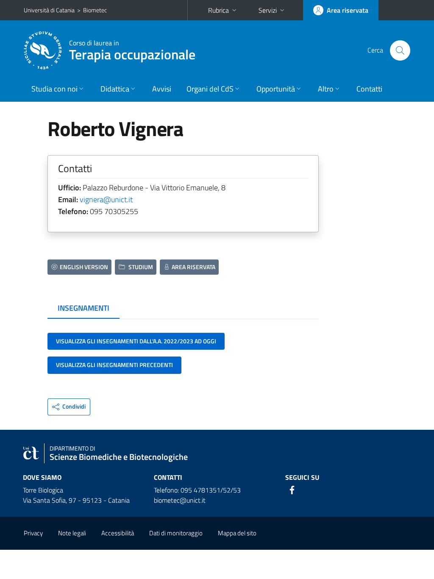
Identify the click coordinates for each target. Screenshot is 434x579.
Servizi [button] (268, 10)
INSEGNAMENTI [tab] (83, 308)
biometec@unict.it (180, 500)
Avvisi (161, 89)
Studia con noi (54, 89)
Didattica (114, 89)
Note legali (72, 533)
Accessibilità (117, 533)
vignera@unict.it (106, 199)
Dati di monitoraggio (176, 533)
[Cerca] (400, 50)
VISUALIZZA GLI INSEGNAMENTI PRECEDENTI (114, 364)
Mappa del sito (237, 533)
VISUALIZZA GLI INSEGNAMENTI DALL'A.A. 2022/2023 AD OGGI (136, 341)
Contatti (369, 89)
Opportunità (275, 89)
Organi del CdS (210, 89)
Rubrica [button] (218, 10)
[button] (68, 406)
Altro (326, 89)
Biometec (95, 10)
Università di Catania (49, 10)
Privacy (33, 533)
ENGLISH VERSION (84, 266)
